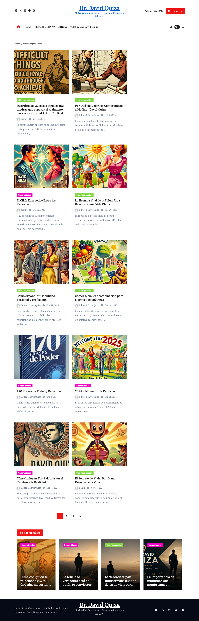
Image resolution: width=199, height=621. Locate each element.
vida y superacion (26, 100)
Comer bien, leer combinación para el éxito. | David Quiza (99, 298)
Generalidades (24, 194)
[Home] (18, 27)
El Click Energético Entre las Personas (36, 202)
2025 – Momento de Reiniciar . (96, 391)
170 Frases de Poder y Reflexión (39, 391)
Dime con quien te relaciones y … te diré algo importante (35, 581)
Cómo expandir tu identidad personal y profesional (36, 298)
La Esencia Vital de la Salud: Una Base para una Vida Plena (97, 202)
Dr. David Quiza (99, 8)
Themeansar (50, 612)
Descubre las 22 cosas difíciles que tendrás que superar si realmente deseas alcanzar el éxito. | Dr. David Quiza (41, 111)
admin (24, 118)
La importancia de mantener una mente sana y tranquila (160, 582)
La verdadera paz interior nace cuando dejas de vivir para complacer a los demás (120, 584)
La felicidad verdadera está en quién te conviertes (77, 581)
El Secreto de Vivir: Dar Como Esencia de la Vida (95, 480)
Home (27, 26)
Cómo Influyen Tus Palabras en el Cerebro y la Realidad (40, 480)
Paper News (33, 612)
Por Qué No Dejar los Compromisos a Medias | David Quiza (99, 107)
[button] (183, 27)
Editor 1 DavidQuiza (89, 115)
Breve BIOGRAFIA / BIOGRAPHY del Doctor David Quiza (66, 26)
